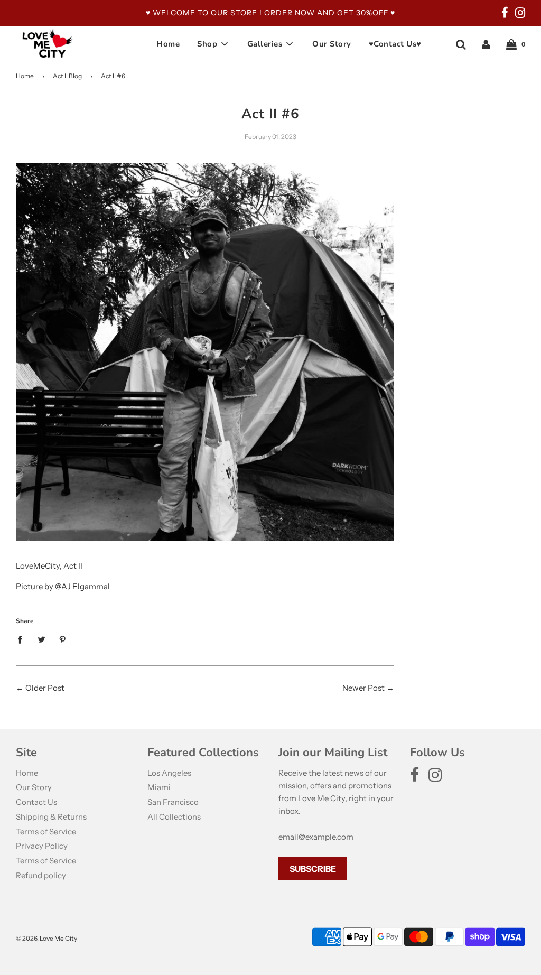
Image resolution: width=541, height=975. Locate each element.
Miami (159, 787)
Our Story (331, 44)
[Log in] (486, 44)
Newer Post (363, 688)
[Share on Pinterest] (63, 639)
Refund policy (41, 875)
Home (168, 44)
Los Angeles (169, 773)
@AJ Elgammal (82, 586)
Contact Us (36, 802)
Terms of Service (46, 832)
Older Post (44, 688)
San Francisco (173, 802)
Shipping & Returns (51, 817)
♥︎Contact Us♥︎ (395, 44)
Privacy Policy (42, 846)
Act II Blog (67, 76)
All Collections (174, 817)
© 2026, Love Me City (46, 938)
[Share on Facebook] (23, 639)
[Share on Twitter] (41, 639)
